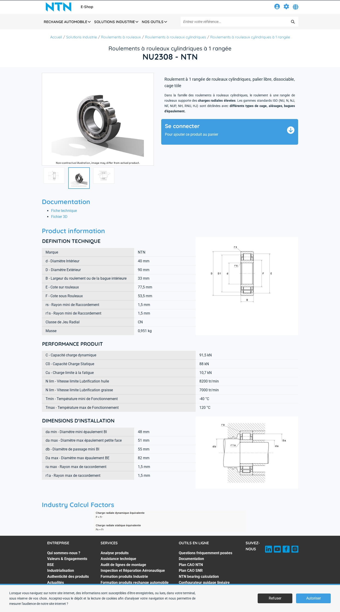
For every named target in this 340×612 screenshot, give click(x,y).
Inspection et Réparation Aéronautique (133, 570)
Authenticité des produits (68, 576)
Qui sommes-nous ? (63, 553)
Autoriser (313, 598)
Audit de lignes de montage (123, 565)
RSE (50, 565)
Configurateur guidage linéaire (204, 582)
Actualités (55, 582)
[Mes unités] (286, 7)
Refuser (275, 598)
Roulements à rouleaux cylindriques (175, 37)
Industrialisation (60, 570)
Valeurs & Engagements (67, 559)
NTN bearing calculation (199, 576)
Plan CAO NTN (191, 565)
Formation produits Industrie (124, 576)
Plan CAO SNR (191, 570)
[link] (277, 7)
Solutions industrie (81, 37)
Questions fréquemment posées (205, 553)
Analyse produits (115, 553)
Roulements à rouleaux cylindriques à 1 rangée (250, 37)
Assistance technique (118, 559)
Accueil (56, 37)
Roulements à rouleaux (121, 37)
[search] (293, 22)
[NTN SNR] (58, 7)
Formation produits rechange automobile (135, 582)
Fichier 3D (59, 216)
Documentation (191, 559)
